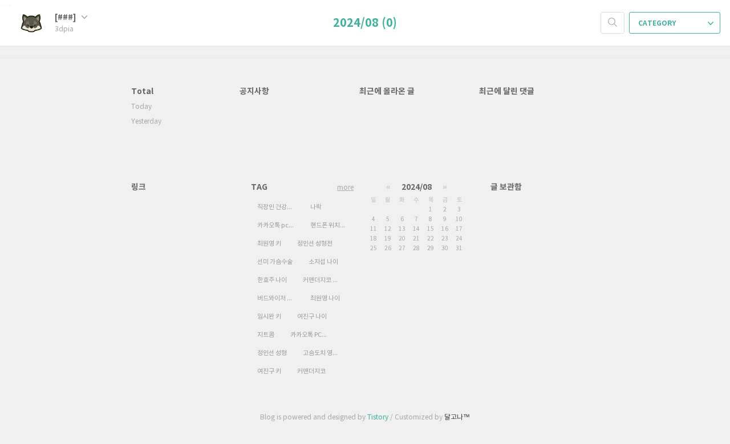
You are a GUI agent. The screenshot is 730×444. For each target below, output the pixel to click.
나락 (316, 207)
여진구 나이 (312, 316)
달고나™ (457, 417)
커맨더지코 (311, 371)
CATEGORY (658, 23)
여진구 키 (269, 371)
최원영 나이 (325, 298)
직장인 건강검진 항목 (279, 207)
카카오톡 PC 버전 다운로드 (312, 335)
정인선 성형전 (314, 243)
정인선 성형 (272, 353)
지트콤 (265, 335)
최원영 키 (269, 243)
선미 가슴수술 (275, 262)
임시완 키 (269, 316)
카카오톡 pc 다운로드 (279, 225)
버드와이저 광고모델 (279, 298)
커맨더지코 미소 (323, 280)
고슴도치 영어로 (323, 353)
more (345, 188)
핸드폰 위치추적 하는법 (332, 225)
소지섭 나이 (323, 262)
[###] (66, 17)
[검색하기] (612, 23)
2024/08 (417, 187)
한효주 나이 (272, 280)
